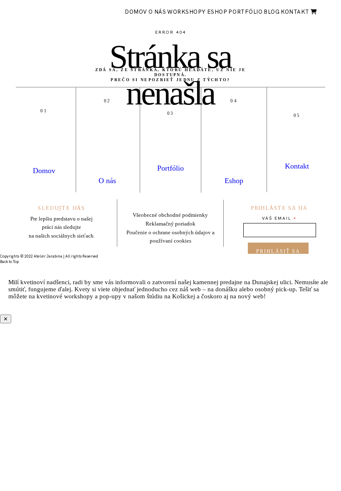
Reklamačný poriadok (170, 224)
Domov (136, 12)
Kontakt (295, 12)
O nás (157, 12)
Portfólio (245, 12)
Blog (271, 12)
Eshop (217, 12)
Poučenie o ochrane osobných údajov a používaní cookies (170, 236)
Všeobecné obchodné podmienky (170, 215)
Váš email (279, 219)
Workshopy (186, 12)
